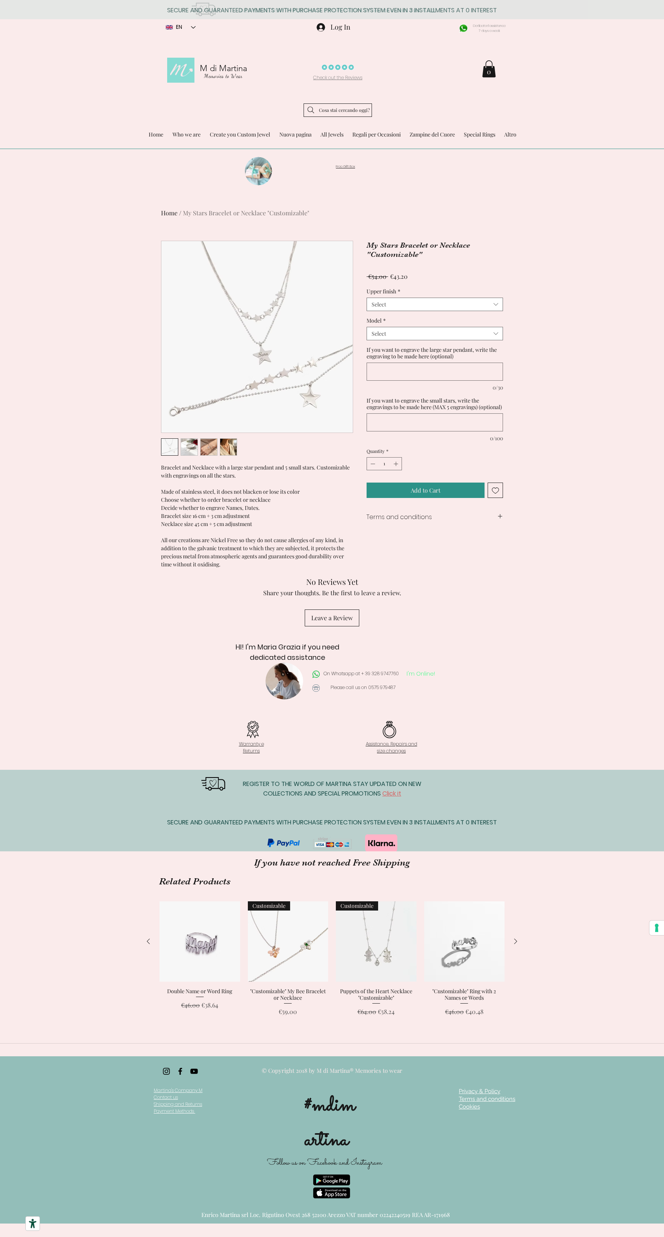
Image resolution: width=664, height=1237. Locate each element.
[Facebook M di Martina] (180, 1071)
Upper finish (383, 291)
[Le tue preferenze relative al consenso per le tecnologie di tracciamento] (656, 928)
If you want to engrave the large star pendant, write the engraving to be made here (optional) (432, 353)
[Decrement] (372, 464)
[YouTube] (194, 1071)
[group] (332, 962)
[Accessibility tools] (32, 1223)
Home (169, 213)
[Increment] (396, 464)
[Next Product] (515, 941)
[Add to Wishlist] (495, 490)
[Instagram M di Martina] (166, 1071)
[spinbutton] (384, 464)
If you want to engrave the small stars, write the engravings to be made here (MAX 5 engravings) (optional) (434, 403)
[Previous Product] (148, 941)
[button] (489, 68)
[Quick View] (199, 941)
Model (376, 320)
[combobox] (435, 304)
